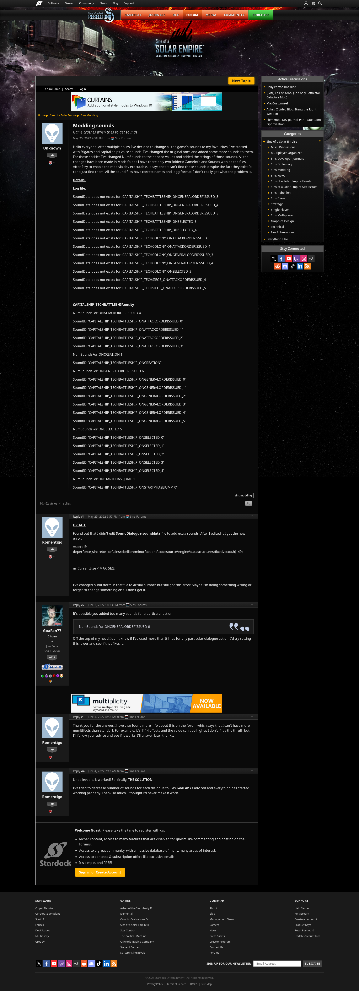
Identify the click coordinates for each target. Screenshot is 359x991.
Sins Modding (89, 115)
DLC (176, 15)
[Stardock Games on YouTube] (289, 258)
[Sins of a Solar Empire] (179, 42)
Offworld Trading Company (137, 941)
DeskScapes (42, 930)
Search (69, 89)
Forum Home (51, 89)
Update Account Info (307, 936)
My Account (302, 913)
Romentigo (52, 542)
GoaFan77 (52, 630)
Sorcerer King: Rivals (132, 952)
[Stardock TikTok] (292, 266)
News (103, 3)
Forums (214, 952)
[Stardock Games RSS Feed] (307, 266)
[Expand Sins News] (268, 176)
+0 (52, 155)
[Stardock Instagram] (303, 258)
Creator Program (220, 941)
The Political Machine (133, 936)
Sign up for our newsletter (229, 963)
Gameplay (132, 15)
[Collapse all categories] (320, 140)
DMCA (194, 984)
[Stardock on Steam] (311, 258)
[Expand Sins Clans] (268, 198)
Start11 (39, 919)
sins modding (243, 495)
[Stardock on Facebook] (281, 258)
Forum (192, 15)
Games (69, 3)
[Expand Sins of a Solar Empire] (264, 142)
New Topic (241, 80)
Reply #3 (79, 717)
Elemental (126, 913)
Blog (115, 3)
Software (53, 3)
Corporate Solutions (47, 913)
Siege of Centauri (130, 947)
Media (211, 15)
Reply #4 (79, 771)
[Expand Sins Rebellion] (268, 193)
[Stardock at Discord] (285, 266)
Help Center (302, 908)
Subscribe (312, 963)
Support (129, 3)
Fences (39, 925)
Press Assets (217, 936)
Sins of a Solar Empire (63, 115)
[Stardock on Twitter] (274, 258)
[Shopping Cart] (313, 3)
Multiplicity (42, 936)
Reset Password (304, 930)
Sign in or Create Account (100, 872)
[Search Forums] (320, 3)
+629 (52, 657)
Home (41, 115)
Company (217, 901)
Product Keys (303, 925)
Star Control (127, 930)
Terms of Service (176, 984)
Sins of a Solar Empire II (134, 925)
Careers (214, 925)
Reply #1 (79, 516)
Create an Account (306, 919)
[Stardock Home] (39, 3)
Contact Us (216, 947)
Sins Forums (123, 138)
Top (252, 516)
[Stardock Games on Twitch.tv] (296, 258)
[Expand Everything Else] (264, 239)
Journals (157, 15)
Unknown (52, 148)
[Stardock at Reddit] (277, 266)
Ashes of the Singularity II (136, 908)
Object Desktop (44, 908)
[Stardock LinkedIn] (300, 266)
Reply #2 (79, 605)
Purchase (261, 15)
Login (82, 89)
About (213, 908)
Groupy (40, 941)
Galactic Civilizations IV (134, 919)
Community (86, 3)
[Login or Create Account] (306, 3)
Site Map (207, 984)
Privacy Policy (155, 984)
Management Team (222, 919)
